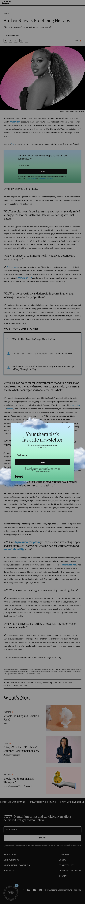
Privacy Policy (52, 470)
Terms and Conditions (42, 471)
